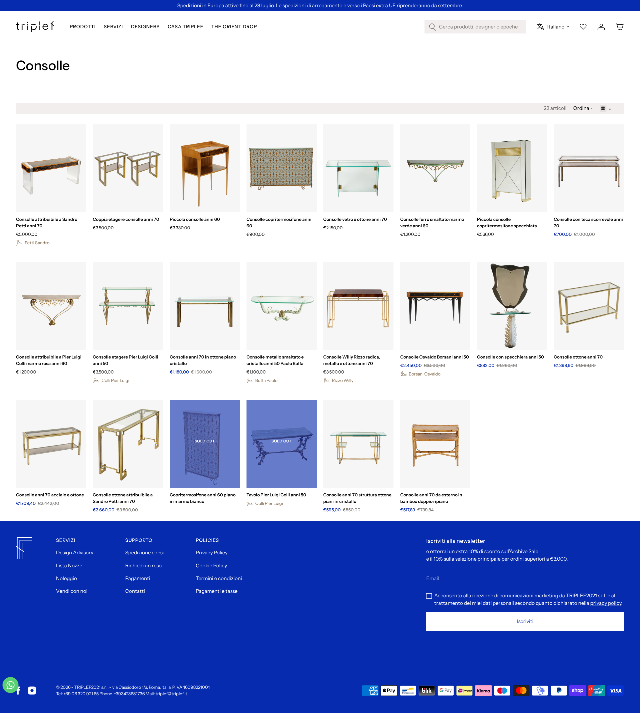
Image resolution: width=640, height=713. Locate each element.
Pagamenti (137, 578)
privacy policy (605, 603)
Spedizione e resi (144, 553)
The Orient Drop (234, 26)
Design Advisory (74, 553)
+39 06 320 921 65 (81, 693)
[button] (583, 108)
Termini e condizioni (219, 578)
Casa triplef (185, 26)
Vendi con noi (72, 591)
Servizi (113, 26)
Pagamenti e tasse (217, 591)
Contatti (135, 591)
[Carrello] (620, 27)
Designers (145, 26)
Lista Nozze (69, 566)
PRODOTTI (83, 26)
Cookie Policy (211, 566)
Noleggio (66, 578)
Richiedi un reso (143, 566)
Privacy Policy (212, 553)
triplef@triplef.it (171, 693)
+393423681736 (129, 693)
